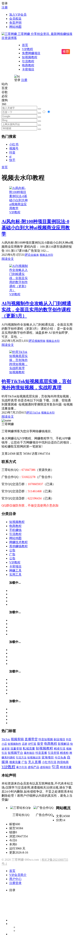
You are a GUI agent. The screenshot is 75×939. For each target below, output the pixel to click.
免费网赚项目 (31, 53)
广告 (12, 554)
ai (10, 156)
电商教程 (28, 65)
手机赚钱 (15, 530)
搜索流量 (15, 762)
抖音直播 (41, 752)
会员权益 (15, 18)
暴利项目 (29, 752)
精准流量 (66, 767)
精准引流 (59, 748)
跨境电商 (63, 762)
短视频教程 (29, 57)
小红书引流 (49, 762)
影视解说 (63, 743)
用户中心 (15, 879)
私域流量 (29, 748)
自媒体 (35, 254)
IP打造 (32, 743)
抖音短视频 (45, 739)
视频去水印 (46, 254)
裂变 (40, 744)
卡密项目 (28, 69)
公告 (12, 550)
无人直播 (34, 762)
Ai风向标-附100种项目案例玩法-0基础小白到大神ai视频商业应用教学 (36, 227)
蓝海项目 (48, 757)
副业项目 (59, 739)
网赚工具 (15, 570)
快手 (12, 160)
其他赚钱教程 (18, 546)
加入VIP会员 (18, 14)
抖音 (12, 152)
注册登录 (15, 883)
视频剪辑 (40, 340)
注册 (5, 7)
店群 (24, 743)
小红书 (13, 144)
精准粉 (64, 752)
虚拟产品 (33, 767)
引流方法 (21, 757)
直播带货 (31, 739)
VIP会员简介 (18, 875)
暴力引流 (21, 767)
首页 (25, 45)
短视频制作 (14, 743)
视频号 (13, 148)
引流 (55, 767)
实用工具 (15, 574)
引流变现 (53, 752)
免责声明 (15, 22)
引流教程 (28, 61)
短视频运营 (34, 757)
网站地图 (15, 26)
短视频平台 (15, 753)
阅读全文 (8, 258)
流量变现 (16, 748)
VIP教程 (27, 49)
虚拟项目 (45, 767)
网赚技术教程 (18, 542)
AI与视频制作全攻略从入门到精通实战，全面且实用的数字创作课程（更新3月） (36, 309)
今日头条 (60, 757)
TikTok (36, 412)
